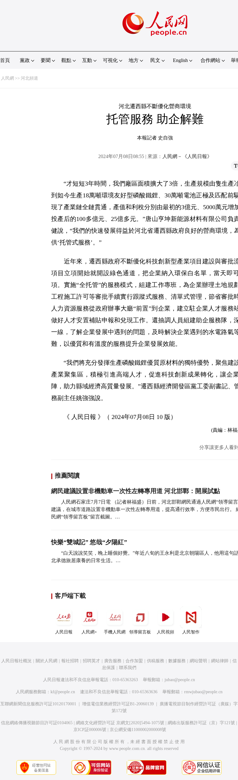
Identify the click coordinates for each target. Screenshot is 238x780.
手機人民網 (115, 632)
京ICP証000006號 (89, 729)
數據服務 (177, 661)
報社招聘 (70, 661)
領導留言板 (140, 632)
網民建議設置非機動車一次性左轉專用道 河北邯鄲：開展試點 (135, 490)
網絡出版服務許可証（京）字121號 (201, 723)
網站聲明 (198, 661)
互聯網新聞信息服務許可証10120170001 (38, 704)
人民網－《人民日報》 (187, 156)
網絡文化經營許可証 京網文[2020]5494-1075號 (120, 723)
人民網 (7, 78)
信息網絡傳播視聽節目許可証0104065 (37, 723)
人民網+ (89, 632)
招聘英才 (91, 661)
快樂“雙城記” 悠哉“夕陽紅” (89, 542)
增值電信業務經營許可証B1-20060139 (118, 704)
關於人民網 (46, 661)
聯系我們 (127, 667)
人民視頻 (165, 632)
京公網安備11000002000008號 (138, 729)
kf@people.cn (63, 692)
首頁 (5, 60)
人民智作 (191, 632)
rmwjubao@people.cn (203, 692)
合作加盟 (134, 661)
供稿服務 (155, 661)
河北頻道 (29, 78)
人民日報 (64, 632)
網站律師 (219, 661)
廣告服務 (112, 661)
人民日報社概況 (16, 661)
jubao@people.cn (180, 679)
